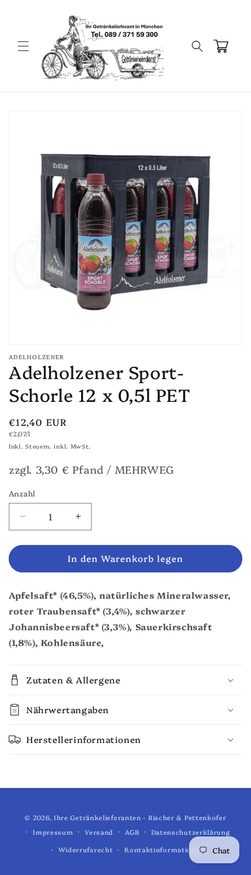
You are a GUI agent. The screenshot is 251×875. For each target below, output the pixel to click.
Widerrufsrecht (85, 849)
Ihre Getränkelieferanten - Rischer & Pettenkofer (140, 817)
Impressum (53, 832)
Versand (99, 832)
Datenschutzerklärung (190, 832)
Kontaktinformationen (164, 849)
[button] (23, 46)
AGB (132, 832)
